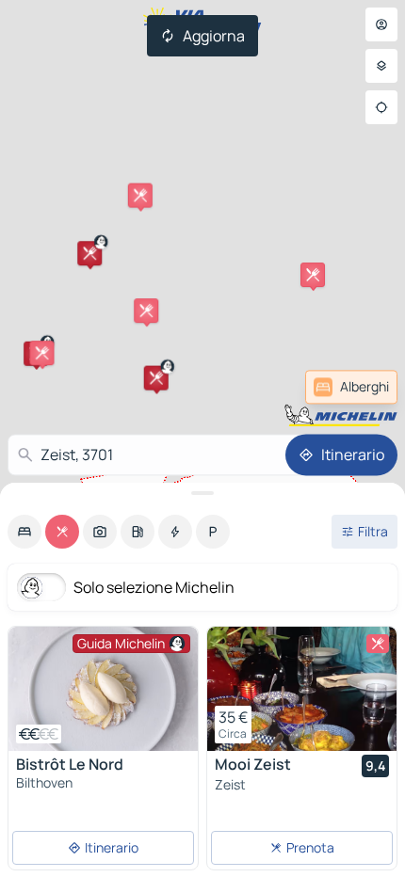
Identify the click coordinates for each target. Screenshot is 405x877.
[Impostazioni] (381, 66)
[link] (351, 387)
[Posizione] (381, 107)
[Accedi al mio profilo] (381, 24)
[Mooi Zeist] (302, 689)
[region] (103, 689)
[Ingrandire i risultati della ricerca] (202, 493)
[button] (89, 253)
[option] (24, 532)
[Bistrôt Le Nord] (103, 689)
